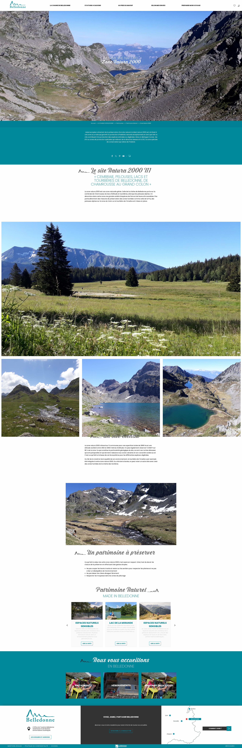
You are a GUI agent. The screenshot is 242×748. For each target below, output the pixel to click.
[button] (238, 5)
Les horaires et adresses (40, 737)
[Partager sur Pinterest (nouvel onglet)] (120, 156)
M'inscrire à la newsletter (121, 731)
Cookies (54, 746)
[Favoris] (234, 5)
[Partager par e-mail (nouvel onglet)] (123, 156)
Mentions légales (15, 746)
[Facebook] (119, 720)
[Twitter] (122, 720)
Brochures (229, 746)
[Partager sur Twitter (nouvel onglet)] (116, 156)
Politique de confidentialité (36, 746)
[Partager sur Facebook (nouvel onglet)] (112, 156)
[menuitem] (60, 5)
